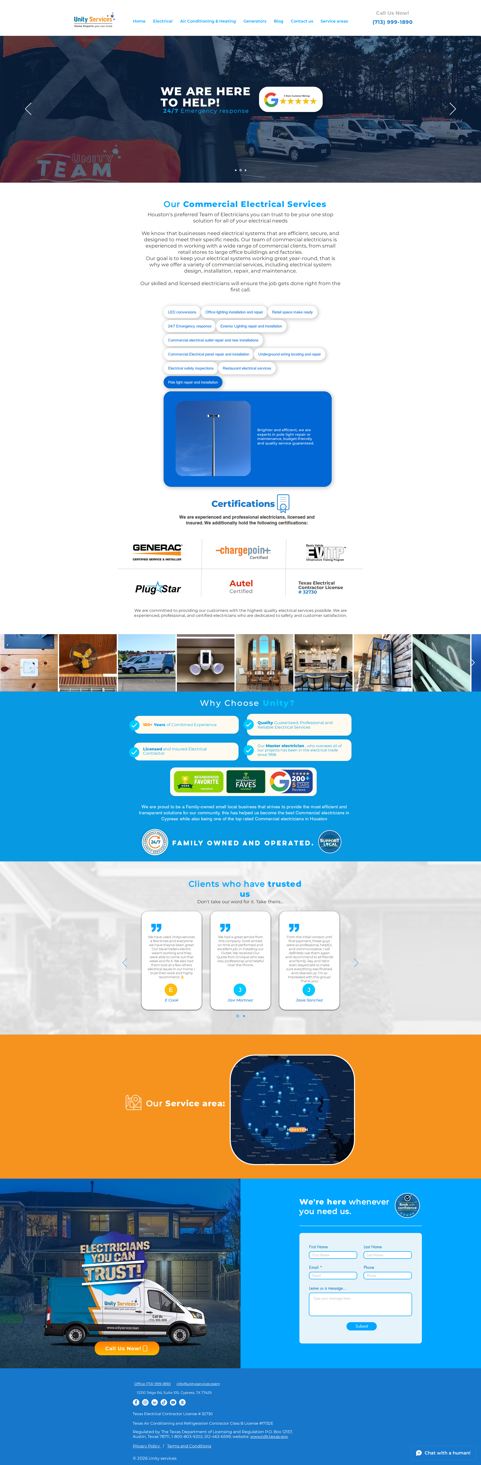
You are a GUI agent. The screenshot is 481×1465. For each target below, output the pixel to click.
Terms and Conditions (189, 1446)
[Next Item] (472, 663)
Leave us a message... (327, 1288)
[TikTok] (164, 1402)
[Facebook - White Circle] (136, 1402)
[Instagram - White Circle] (145, 1402)
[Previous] (28, 109)
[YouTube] (173, 1402)
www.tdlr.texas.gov (269, 1436)
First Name (318, 1247)
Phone (369, 1268)
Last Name (373, 1247)
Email (314, 1268)
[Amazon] (182, 1402)
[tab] (182, 312)
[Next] (453, 109)
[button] (162, 21)
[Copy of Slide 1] (244, 1016)
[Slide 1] (235, 170)
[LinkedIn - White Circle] (154, 1402)
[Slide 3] (245, 170)
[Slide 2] (240, 170)
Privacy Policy (147, 1446)
